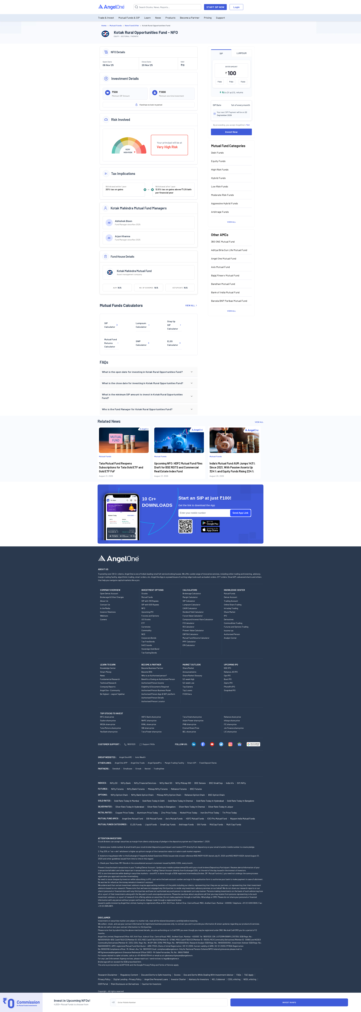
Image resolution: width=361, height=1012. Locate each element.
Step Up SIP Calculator (172, 325)
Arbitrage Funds (220, 211)
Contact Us (105, 604)
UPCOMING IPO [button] (231, 664)
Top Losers (187, 690)
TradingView (159, 768)
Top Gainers (188, 686)
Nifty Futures (117, 789)
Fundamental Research (110, 679)
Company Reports (107, 686)
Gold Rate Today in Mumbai (126, 800)
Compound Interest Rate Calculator (198, 619)
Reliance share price (232, 717)
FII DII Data (187, 694)
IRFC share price (107, 717)
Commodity (146, 630)
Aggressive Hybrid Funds (224, 203)
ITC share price (230, 724)
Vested (147, 768)
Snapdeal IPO (229, 690)
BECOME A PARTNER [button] (151, 664)
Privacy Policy (149, 965)
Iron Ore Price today (210, 812)
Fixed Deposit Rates (208, 763)
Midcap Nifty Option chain (169, 794)
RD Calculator (188, 627)
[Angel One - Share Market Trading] (111, 7)
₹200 (243, 82)
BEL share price (189, 731)
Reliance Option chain (194, 794)
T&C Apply (248, 975)
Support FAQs (149, 744)
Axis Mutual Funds (174, 818)
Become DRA (146, 672)
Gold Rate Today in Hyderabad (210, 800)
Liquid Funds (151, 824)
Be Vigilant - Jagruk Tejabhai (112, 694)
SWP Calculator (141, 343)
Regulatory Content (129, 975)
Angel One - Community (110, 690)
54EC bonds (146, 645)
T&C (248, 125)
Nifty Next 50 (165, 783)
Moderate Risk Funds (222, 194)
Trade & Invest (106, 17)
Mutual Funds (147, 597)
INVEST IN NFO (289, 1002)
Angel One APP (121, 763)
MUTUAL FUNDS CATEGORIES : (112, 824)
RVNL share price (148, 724)
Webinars (104, 616)
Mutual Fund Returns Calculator (110, 343)
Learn (147, 17)
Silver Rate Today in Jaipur (220, 806)
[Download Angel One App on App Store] (210, 530)
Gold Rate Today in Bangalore (240, 800)
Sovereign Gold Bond (150, 649)
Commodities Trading (233, 623)
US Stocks (146, 619)
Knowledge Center (108, 668)
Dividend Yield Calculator (193, 612)
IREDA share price (107, 724)
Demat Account (230, 597)
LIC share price (230, 731)
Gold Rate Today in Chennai (180, 800)
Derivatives (229, 619)
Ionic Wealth (140, 757)
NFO (143, 608)
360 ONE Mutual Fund (223, 241)
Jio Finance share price (234, 728)
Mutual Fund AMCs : (108, 818)
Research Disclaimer (107, 975)
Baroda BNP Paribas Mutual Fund (229, 300)
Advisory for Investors (199, 979)
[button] (149, 372)
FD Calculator (188, 623)
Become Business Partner (152, 668)
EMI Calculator (189, 645)
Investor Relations (108, 612)
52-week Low (188, 683)
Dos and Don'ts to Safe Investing (156, 975)
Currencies (145, 627)
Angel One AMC (125, 757)
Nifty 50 (113, 783)
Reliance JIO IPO (231, 672)
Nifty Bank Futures (136, 789)
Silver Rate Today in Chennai (192, 806)
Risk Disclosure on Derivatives (125, 984)
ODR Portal (103, 984)
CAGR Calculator (190, 608)
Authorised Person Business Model (156, 690)
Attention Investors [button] (110, 838)
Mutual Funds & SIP (129, 17)
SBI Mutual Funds (154, 818)
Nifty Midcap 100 (183, 783)
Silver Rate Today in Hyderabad (129, 806)
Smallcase (127, 768)
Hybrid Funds (218, 178)
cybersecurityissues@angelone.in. (178, 955)
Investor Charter (178, 979)
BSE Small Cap (216, 783)
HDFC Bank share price (151, 717)
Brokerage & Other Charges (112, 597)
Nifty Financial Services (145, 783)
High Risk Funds (219, 169)
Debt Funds (217, 152)
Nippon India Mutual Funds (242, 818)
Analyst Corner (230, 638)
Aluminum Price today (147, 812)
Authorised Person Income (152, 683)
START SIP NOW (215, 7)
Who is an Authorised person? (154, 675)
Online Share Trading (232, 604)
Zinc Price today (169, 812)
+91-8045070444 (144, 955)
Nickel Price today (188, 812)
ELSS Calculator (172, 343)
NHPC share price (148, 720)
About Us (104, 601)
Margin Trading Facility (174, 763)
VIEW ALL (190, 305)
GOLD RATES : (104, 800)
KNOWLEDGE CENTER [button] (234, 590)
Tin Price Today (229, 812)
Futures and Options (150, 616)
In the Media (105, 608)
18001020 (131, 744)
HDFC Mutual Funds (195, 818)
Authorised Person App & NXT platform (158, 694)
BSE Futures (196, 789)
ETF (143, 623)
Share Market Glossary (192, 675)
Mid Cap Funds (216, 824)
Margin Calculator (190, 597)
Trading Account (231, 601)
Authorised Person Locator (153, 701)
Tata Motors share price (110, 728)
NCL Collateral (218, 979)
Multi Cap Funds (233, 824)
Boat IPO (228, 679)
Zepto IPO (228, 683)
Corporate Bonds (148, 638)
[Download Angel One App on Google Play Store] (210, 523)
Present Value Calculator (193, 630)
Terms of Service (166, 965)
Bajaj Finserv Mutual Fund (225, 275)
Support (220, 17)
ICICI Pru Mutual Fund (217, 818)
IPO (225, 616)
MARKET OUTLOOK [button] (192, 664)
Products (170, 17)
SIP (221, 53)
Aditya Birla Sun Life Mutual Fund (229, 250)
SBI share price (147, 728)
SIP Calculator (109, 325)
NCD (143, 634)
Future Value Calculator (193, 616)
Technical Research (108, 683)
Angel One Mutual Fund (223, 258)
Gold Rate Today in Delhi (153, 800)
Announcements (189, 672)
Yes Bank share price (108, 731)
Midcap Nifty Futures (158, 789)
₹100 (220, 82)
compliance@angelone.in (167, 949)
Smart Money (105, 672)
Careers (103, 619)
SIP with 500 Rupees (150, 604)
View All (231, 222)
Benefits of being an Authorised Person (158, 679)
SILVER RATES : (105, 806)
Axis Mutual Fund (220, 266)
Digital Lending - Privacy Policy (127, 979)
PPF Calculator (189, 641)
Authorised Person (232, 634)
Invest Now (231, 131)
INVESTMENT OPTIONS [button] (152, 590)
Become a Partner (189, 17)
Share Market (229, 612)
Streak (138, 768)
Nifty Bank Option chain (142, 794)
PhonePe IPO (229, 686)
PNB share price (189, 724)
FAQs (238, 975)
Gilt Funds (201, 824)
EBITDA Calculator (190, 634)
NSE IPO (227, 668)
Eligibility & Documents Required (155, 686)
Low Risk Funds (219, 186)
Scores (177, 975)
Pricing (208, 17)
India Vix (230, 783)
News (158, 17)
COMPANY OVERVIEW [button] (110, 590)
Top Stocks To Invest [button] (111, 713)
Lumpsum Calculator (141, 325)
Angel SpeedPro (155, 763)
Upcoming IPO (147, 612)
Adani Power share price (193, 720)
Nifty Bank (126, 783)
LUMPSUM (241, 53)
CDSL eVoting (234, 979)
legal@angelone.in (171, 958)
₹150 (231, 82)
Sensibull (116, 768)
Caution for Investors (151, 984)
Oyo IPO (227, 675)
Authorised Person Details (152, 697)
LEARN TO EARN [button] (107, 664)
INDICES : (102, 783)
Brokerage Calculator (192, 593)
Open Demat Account (109, 593)
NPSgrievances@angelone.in (110, 952)
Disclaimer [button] (104, 917)
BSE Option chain (216, 794)
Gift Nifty (241, 783)
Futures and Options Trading (236, 627)
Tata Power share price (151, 731)
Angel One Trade (138, 763)
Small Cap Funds (168, 824)
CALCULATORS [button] (190, 590)
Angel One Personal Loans (156, 979)
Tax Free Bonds (148, 641)
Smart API (191, 763)
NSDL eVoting (249, 979)
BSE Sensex (200, 783)
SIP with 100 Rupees (150, 601)
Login (236, 7)
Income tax (228, 630)
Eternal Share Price (191, 728)
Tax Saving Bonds (149, 652)
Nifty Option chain (119, 794)
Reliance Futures (179, 789)
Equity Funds (218, 161)
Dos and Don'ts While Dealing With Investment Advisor (208, 975)
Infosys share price (232, 720)
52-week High (188, 679)
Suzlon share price (108, 720)
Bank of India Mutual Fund (225, 292)
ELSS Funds (136, 824)
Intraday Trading (231, 608)
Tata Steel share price (192, 717)
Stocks (144, 593)
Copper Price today (124, 812)
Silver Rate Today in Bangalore (161, 806)
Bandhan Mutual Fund (223, 283)
